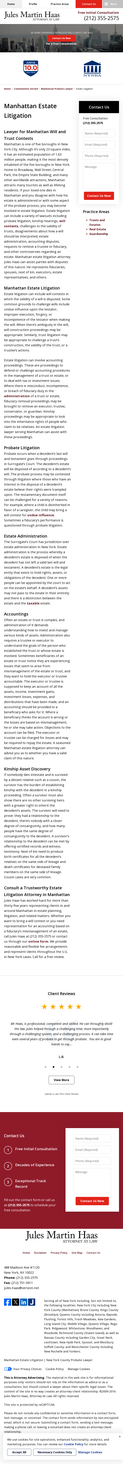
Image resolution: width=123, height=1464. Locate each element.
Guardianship (98, 234)
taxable (33, 603)
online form (38, 941)
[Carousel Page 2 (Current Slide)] (53, 1067)
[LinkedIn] (23, 1302)
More (113, 4)
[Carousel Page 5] (78, 1067)
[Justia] (31, 1302)
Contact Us (89, 4)
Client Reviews (61, 993)
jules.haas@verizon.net (21, 1288)
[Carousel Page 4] (70, 1067)
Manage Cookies (79, 1369)
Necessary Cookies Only (54, 1452)
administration (17, 396)
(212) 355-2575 (101, 18)
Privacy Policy (59, 1253)
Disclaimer (40, 1253)
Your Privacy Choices (27, 1369)
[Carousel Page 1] (45, 1067)
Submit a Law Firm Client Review (61, 1093)
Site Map (77, 1253)
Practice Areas (60, 4)
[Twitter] (15, 1302)
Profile (33, 4)
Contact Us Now (61, 38)
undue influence (40, 515)
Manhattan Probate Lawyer (57, 88)
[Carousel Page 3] (61, 1067)
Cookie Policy (55, 1369)
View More (61, 1080)
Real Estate (97, 229)
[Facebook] (7, 1302)
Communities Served (26, 88)
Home (11, 4)
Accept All (19, 1452)
